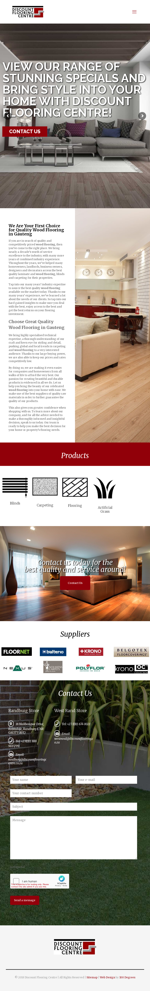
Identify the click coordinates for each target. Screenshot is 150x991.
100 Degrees (127, 977)
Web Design (107, 977)
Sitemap (92, 977)
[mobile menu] (135, 11)
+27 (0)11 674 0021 (78, 724)
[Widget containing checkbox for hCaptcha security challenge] (39, 881)
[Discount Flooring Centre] (28, 11)
